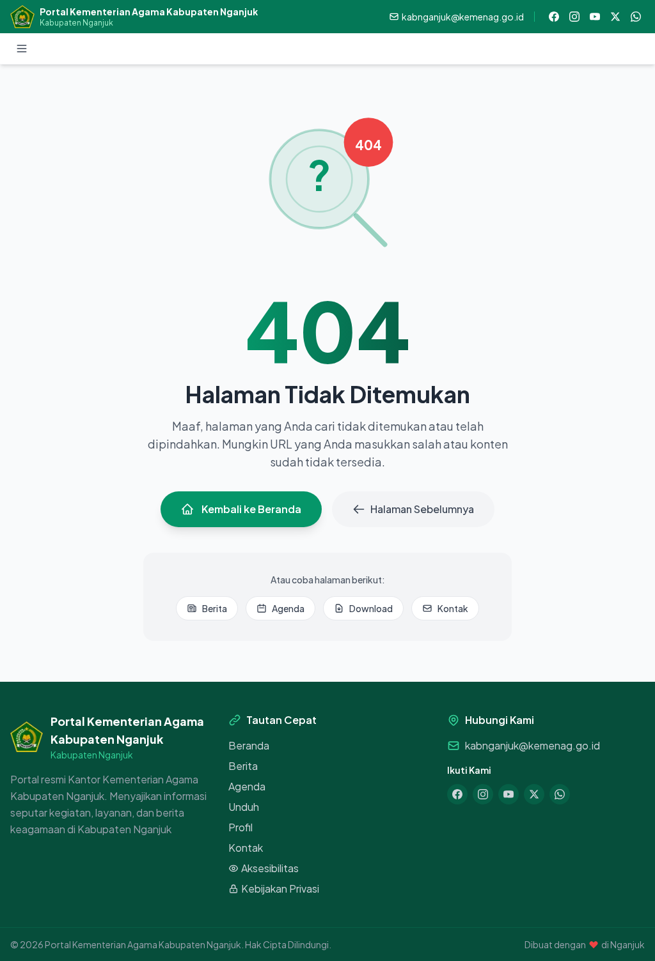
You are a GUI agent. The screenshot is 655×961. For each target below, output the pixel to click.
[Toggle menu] (21, 48)
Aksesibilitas (270, 868)
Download (371, 608)
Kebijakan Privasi (280, 888)
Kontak (453, 608)
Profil (240, 827)
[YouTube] (595, 17)
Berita (214, 608)
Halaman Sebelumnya (422, 509)
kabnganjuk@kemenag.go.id (532, 745)
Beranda (248, 745)
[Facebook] (554, 17)
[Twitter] (615, 17)
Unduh (243, 806)
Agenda (288, 608)
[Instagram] (574, 17)
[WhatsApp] (636, 17)
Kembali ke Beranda (251, 509)
